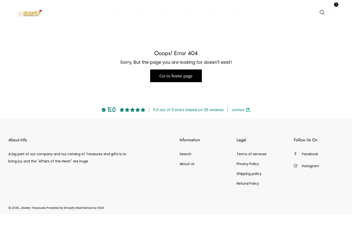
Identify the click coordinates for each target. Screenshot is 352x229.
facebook (310, 154)
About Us (187, 163)
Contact (237, 13)
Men (190, 13)
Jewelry (138, 13)
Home (113, 13)
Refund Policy (248, 183)
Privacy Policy (248, 163)
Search (185, 154)
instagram (310, 166)
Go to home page (176, 75)
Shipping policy (249, 173)
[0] (334, 10)
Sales (212, 13)
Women (166, 13)
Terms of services (252, 154)
